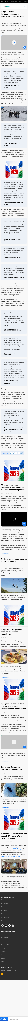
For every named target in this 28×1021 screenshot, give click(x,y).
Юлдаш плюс (5, 944)
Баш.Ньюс (4, 900)
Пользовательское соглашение (10, 914)
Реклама (3, 921)
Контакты (4, 910)
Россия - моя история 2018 (8, 970)
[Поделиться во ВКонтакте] (13, 453)
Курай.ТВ (3, 958)
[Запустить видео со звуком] (14, 42)
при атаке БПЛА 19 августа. (15, 849)
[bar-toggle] (24, 6)
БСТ (8, 1)
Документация (5, 917)
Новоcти (3, 1)
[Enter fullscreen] (26, 1018)
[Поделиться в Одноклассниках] (16, 453)
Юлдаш (20, 1)
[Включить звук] (24, 524)
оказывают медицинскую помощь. (10, 856)
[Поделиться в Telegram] (19, 453)
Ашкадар (3, 948)
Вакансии (4, 907)
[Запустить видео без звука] (24, 47)
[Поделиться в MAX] (11, 453)
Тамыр (3, 951)
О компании (4, 903)
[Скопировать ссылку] (21, 453)
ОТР (2, 962)
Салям (3, 955)
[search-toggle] (20, 6)
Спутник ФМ (14, 1)
